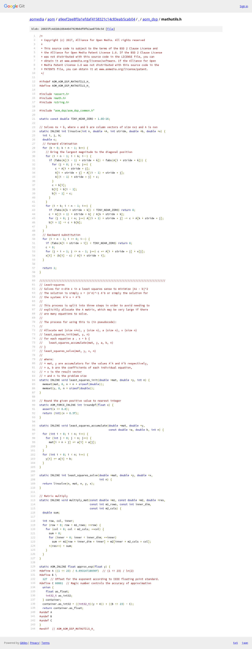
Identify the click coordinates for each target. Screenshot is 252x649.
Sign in (244, 6)
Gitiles (24, 643)
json (245, 642)
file (110, 29)
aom (51, 19)
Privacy (34, 643)
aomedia (37, 19)
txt (235, 642)
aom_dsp (150, 19)
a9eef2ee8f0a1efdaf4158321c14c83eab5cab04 (96, 19)
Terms (45, 643)
